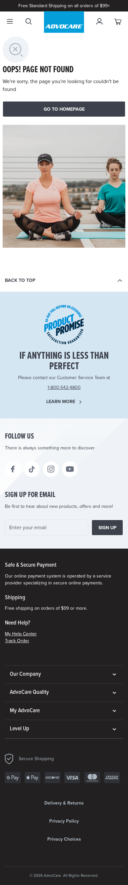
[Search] (28, 21)
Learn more (60, 401)
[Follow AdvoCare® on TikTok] (32, 469)
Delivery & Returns (64, 803)
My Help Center (21, 634)
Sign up (107, 528)
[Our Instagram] (51, 469)
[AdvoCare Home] (64, 22)
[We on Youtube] (70, 469)
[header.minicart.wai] (118, 21)
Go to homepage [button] (64, 109)
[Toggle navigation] (10, 21)
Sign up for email (30, 495)
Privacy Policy (64, 821)
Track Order (17, 641)
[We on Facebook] (13, 469)
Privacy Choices (64, 839)
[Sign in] (99, 21)
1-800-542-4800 (64, 387)
